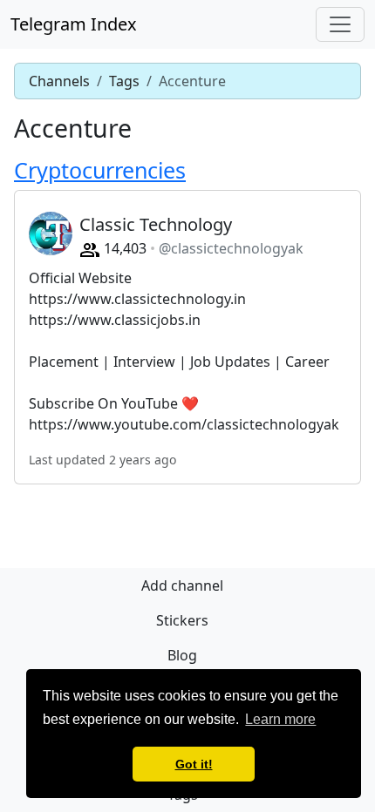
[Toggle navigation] (340, 24)
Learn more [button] (280, 719)
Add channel (182, 585)
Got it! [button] (194, 764)
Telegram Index (73, 24)
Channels (59, 81)
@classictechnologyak (231, 248)
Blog (182, 655)
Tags (124, 81)
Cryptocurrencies (100, 170)
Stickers (182, 620)
